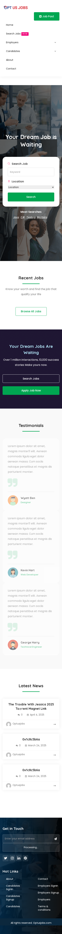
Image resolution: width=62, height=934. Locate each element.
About (9, 60)
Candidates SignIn (13, 887)
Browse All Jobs (31, 311)
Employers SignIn (48, 885)
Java (16, 217)
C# (23, 217)
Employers (12, 42)
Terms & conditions (44, 908)
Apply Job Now (31, 390)
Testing (31, 217)
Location (17, 181)
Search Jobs (17, 33)
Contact (11, 68)
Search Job (19, 164)
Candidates (13, 51)
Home (9, 25)
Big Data (42, 217)
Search (31, 197)
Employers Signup (48, 892)
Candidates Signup (13, 897)
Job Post (48, 16)
